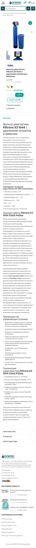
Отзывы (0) (7, 437)
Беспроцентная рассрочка (18, 500)
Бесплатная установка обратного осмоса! (20, 491)
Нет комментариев (22, 495)
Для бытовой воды (20, 13)
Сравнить (11, 108)
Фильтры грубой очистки (9, 525)
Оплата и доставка (10, 441)
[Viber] (33, 8)
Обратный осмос (6, 529)
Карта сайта (26, 544)
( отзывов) (17, 82)
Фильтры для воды (8, 13)
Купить (19, 95)
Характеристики (9, 432)
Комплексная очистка (8, 522)
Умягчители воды (8, 15)
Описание (7, 118)
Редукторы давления (7, 532)
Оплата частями (15, 100)
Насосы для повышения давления (12, 535)
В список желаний (14, 105)
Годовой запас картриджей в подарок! (22, 507)
